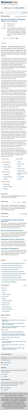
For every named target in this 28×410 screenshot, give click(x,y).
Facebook (5, 374)
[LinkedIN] (14, 38)
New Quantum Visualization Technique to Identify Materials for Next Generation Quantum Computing (13, 334)
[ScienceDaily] (9, 2)
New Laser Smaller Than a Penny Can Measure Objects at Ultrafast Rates (13, 324)
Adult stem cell (21, 164)
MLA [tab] (14, 202)
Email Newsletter (7, 362)
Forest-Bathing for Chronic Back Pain (10, 269)
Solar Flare (4, 290)
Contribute (14, 394)
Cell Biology (6, 174)
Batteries (6, 189)
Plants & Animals (6, 172)
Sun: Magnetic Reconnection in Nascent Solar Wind (14, 280)
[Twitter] (10, 38)
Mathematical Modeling (7, 309)
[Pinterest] (12, 38)
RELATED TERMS (19, 159)
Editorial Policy (12, 395)
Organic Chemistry (8, 186)
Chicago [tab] (24, 202)
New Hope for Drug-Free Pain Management (12, 265)
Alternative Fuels (6, 302)
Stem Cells (6, 169)
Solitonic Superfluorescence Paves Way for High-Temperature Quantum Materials (13, 348)
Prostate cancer (21, 171)
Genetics (6, 179)
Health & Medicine (6, 162)
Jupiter (3, 292)
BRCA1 (19, 161)
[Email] (17, 38)
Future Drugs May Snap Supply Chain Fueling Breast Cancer (12, 220)
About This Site (4, 394)
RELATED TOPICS (5, 159)
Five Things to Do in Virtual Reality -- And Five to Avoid (13, 345)
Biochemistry (7, 184)
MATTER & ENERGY (4, 296)
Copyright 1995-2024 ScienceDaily (9, 397)
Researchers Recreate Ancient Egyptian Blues (12, 332)
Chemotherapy (21, 176)
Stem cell (20, 179)
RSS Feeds (5, 364)
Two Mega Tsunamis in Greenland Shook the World (14, 273)
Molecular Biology (8, 176)
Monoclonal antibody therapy (22, 173)
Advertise (20, 394)
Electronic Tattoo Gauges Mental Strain (11, 337)
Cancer (19, 166)
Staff (10, 394)
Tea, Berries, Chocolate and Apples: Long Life (12, 267)
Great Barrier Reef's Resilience (9, 282)
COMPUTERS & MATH (5, 304)
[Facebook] (8, 38)
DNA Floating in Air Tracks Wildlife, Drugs (11, 275)
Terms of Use (20, 395)
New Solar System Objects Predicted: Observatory (13, 263)
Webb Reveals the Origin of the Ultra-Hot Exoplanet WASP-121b (14, 320)
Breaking (3, 260)
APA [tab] (19, 202)
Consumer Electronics (7, 300)
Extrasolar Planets (6, 294)
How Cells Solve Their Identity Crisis (10, 248)
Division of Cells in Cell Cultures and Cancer (12, 230)
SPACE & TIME (3, 288)
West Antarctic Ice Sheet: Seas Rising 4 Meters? (13, 271)
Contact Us (5, 390)
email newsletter (20, 8)
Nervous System (7, 167)
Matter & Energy (5, 181)
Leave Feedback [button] (7, 387)
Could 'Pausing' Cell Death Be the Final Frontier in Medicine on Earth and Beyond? (13, 327)
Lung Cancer (7, 164)
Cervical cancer (21, 168)
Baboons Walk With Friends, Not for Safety (11, 277)
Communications (6, 311)
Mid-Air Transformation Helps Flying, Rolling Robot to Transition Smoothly (14, 342)
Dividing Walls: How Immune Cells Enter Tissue (12, 239)
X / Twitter (5, 376)
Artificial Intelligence (6, 307)
